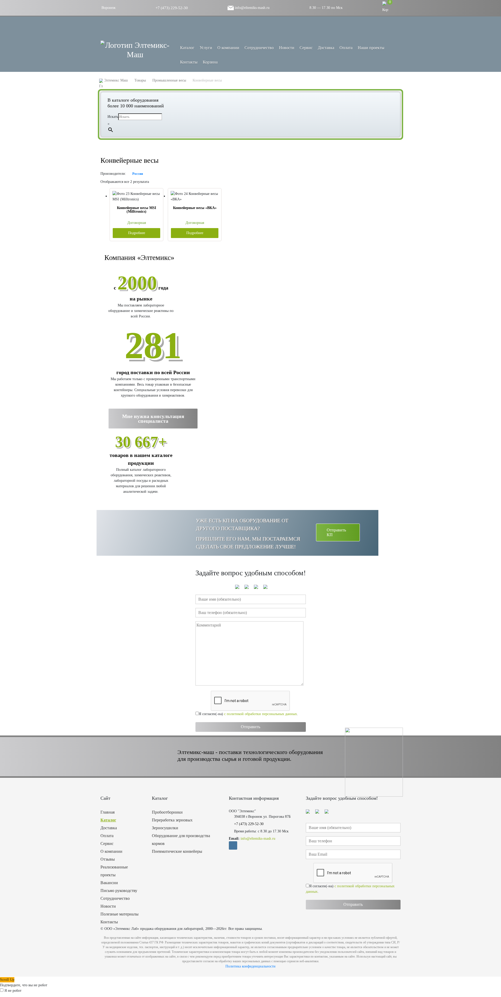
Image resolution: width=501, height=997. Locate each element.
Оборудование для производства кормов (181, 839)
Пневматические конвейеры (177, 851)
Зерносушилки (165, 828)
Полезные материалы (119, 914)
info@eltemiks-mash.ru (252, 8)
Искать (113, 117)
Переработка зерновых (172, 820)
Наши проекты (371, 47)
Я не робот (12, 991)
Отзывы (107, 859)
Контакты (189, 62)
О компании (228, 47)
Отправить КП (336, 532)
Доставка (326, 47)
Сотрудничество (259, 47)
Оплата (346, 47)
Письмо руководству (118, 890)
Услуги (206, 47)
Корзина (210, 62)
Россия (137, 174)
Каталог (108, 820)
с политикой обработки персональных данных (260, 714)
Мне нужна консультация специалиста (153, 418)
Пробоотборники (167, 812)
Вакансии (109, 882)
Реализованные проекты (114, 871)
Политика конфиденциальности (250, 966)
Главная (107, 812)
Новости (286, 47)
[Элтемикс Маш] (135, 49)
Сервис (306, 47)
